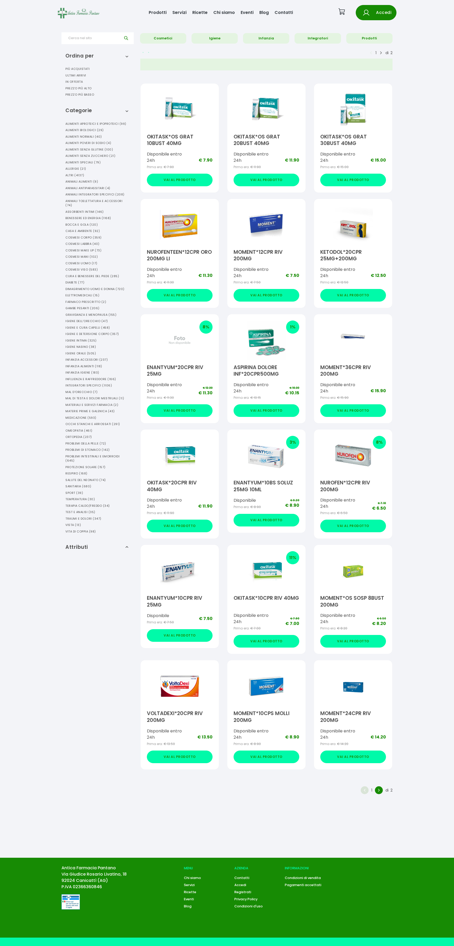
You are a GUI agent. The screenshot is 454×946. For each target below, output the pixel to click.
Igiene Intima (81, 340)
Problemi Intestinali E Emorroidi (92, 458)
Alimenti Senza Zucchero (90, 156)
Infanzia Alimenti (83, 366)
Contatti (284, 12)
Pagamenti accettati (303, 885)
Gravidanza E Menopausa (90, 315)
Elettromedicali (82, 295)
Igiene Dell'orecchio (86, 321)
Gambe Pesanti (82, 308)
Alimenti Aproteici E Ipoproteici (95, 124)
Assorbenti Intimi (84, 212)
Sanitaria (78, 486)
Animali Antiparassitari (87, 188)
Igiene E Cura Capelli (87, 327)
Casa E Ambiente (82, 231)
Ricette (200, 12)
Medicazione (80, 418)
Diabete (74, 282)
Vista (73, 525)
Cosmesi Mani (81, 257)
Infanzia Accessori (86, 360)
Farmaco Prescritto (85, 302)
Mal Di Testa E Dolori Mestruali (94, 398)
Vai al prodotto (180, 180)
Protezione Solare (85, 467)
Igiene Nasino (80, 347)
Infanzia (266, 38)
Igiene (214, 38)
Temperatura (80, 499)
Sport (74, 493)
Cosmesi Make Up (83, 250)
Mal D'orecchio (81, 392)
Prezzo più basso (79, 94)
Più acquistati (77, 69)
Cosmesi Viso (81, 269)
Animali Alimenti (81, 181)
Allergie (75, 169)
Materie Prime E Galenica (90, 411)
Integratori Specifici (88, 385)
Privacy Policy (245, 899)
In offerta (74, 82)
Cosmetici (163, 38)
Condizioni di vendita (303, 878)
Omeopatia (78, 430)
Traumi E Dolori (83, 518)
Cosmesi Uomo (81, 263)
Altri (74, 175)
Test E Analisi (80, 512)
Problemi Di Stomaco (87, 450)
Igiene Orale (80, 353)
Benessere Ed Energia (88, 218)
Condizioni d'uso (248, 906)
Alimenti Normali (83, 137)
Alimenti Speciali (83, 162)
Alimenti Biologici (84, 130)
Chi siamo (224, 12)
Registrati (242, 892)
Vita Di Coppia (80, 531)
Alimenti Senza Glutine (89, 149)
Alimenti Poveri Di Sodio (88, 143)
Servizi (179, 12)
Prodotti (158, 12)
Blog (264, 12)
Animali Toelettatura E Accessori (93, 203)
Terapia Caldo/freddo (87, 506)
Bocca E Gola (81, 225)
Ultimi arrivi (75, 75)
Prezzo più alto (78, 88)
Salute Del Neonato (85, 480)
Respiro (76, 473)
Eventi (247, 12)
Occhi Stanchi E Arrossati (92, 424)
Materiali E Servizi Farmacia (91, 405)
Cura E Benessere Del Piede (92, 276)
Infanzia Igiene (82, 372)
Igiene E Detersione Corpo (92, 334)
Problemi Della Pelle (85, 443)
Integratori (318, 38)
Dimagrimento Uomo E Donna (95, 289)
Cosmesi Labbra (82, 244)
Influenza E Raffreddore (90, 379)
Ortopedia (78, 437)
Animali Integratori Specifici (95, 194)
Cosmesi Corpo (83, 237)
